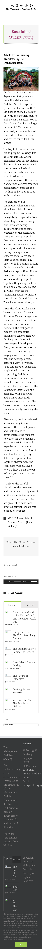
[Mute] (29, 582)
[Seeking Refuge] (8, 689)
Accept (21, 945)
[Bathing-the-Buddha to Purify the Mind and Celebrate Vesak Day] (8, 612)
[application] (21, 581)
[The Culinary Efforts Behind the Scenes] (8, 649)
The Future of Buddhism (20, 677)
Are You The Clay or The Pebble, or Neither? (24, 703)
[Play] (6, 582)
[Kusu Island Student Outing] (8, 662)
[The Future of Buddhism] (8, 676)
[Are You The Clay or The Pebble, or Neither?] (8, 700)
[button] (21, 522)
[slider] (34, 581)
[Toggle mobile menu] (37, 12)
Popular (12, 605)
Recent (30, 605)
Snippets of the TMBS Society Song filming (24, 635)
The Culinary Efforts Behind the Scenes (24, 650)
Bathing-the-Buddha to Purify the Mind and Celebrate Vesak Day (25, 617)
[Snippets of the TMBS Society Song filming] (8, 632)
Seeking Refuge (21, 689)
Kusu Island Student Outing (24, 664)
